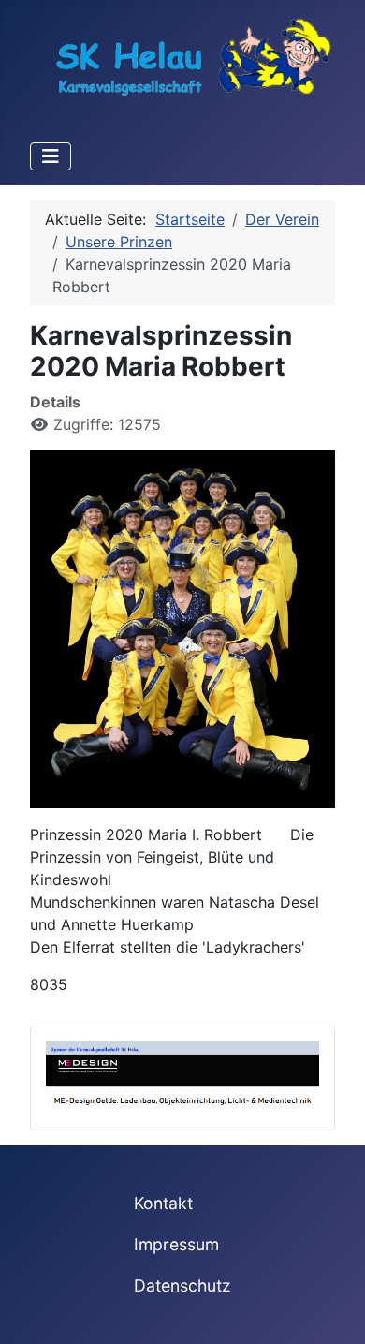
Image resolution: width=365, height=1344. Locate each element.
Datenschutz (182, 1285)
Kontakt (163, 1203)
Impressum (176, 1244)
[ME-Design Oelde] (182, 1076)
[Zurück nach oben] (332, 1309)
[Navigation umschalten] (50, 156)
